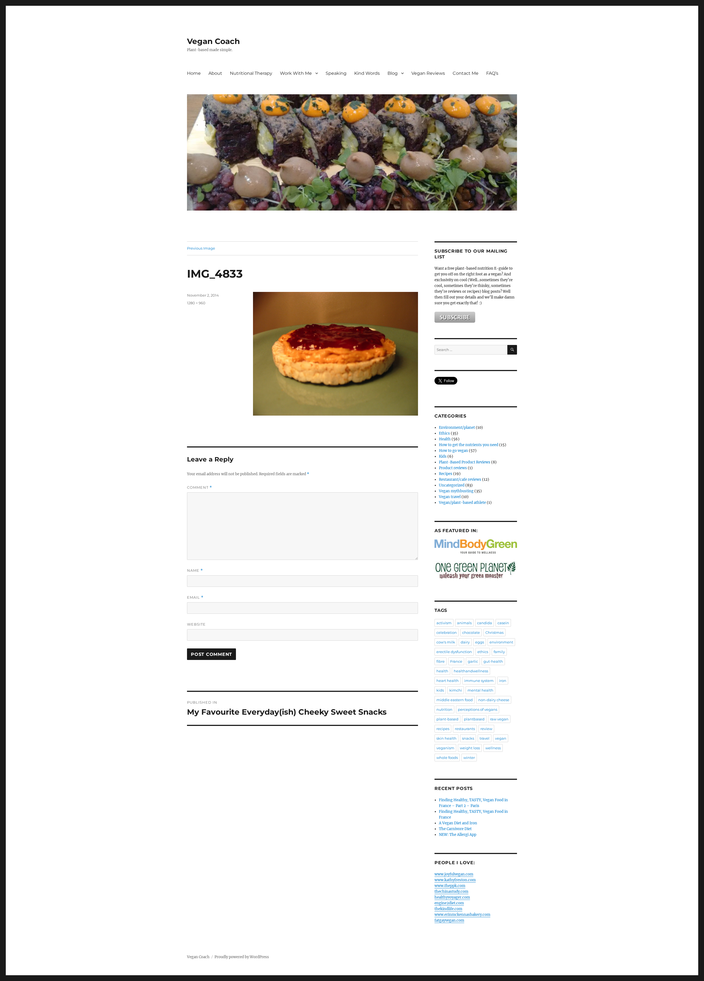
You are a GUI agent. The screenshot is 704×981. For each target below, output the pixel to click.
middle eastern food (454, 700)
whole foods (447, 757)
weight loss (470, 748)
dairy (465, 642)
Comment (199, 487)
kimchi (455, 690)
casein (503, 623)
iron (502, 680)
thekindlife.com (448, 909)
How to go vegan (453, 450)
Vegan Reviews (428, 73)
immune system (479, 680)
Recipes (445, 473)
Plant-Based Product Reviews (464, 462)
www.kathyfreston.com (455, 880)
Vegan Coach (213, 41)
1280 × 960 (196, 303)
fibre (440, 661)
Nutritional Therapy (251, 73)
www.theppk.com (450, 885)
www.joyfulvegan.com (454, 874)
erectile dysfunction (454, 652)
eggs (479, 642)
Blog (392, 73)
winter (469, 757)
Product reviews (453, 468)
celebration (446, 632)
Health (445, 439)
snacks (468, 738)
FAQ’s (492, 73)
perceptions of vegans (477, 709)
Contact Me (466, 73)
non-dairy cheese (493, 700)
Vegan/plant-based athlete (462, 502)
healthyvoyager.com (452, 897)
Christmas (494, 632)
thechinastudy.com (451, 891)
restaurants (465, 728)
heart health (447, 680)
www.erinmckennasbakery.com (462, 914)
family (499, 652)
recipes (442, 728)
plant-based (447, 719)
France (456, 661)
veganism (445, 748)
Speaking (336, 73)
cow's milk (445, 642)
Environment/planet (457, 427)
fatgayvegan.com (449, 920)
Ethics (444, 433)
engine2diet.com (449, 903)
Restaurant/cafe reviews (460, 479)
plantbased (474, 719)
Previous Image (201, 248)
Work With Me (296, 73)
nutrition (444, 709)
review (486, 728)
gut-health (493, 661)
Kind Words (367, 73)
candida (484, 623)
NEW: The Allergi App (457, 834)
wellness (493, 748)
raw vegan (499, 719)
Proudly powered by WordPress (242, 957)
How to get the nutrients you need (468, 445)
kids (440, 690)
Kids (443, 456)
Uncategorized (451, 485)
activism (444, 623)
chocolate (471, 632)
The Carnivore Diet (455, 829)
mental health (480, 690)
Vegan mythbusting (456, 491)
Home (194, 73)
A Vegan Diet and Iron (458, 823)
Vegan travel (450, 496)
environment (501, 642)
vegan (500, 738)
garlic (473, 661)
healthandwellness (471, 671)
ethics (482, 652)
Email (195, 597)
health (442, 671)
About (215, 73)
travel (485, 738)
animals (464, 623)
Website (196, 624)
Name (195, 570)
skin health (446, 738)
